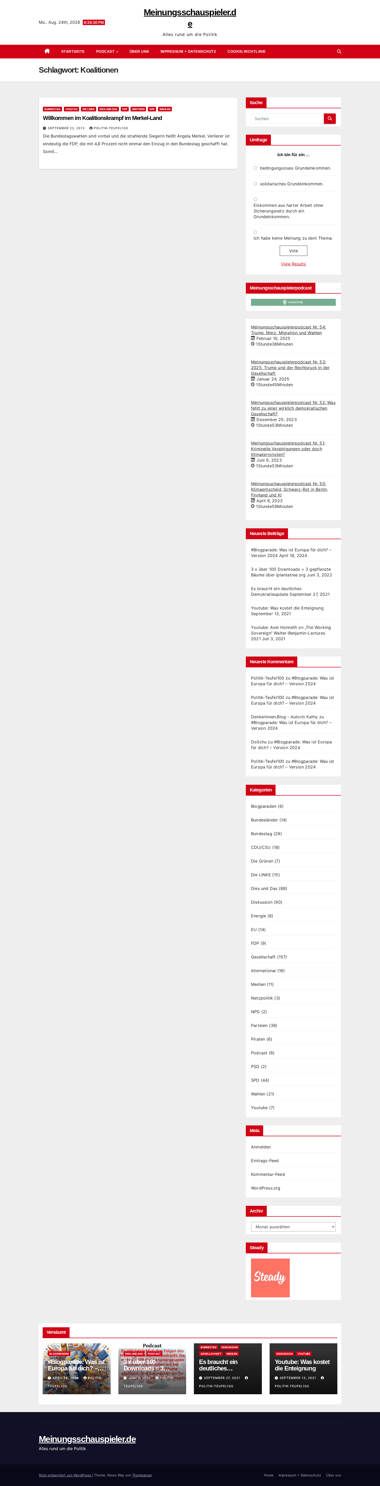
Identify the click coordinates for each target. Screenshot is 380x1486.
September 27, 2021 (222, 1378)
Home (268, 1475)
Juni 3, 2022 (140, 1378)
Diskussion (261, 902)
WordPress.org (265, 1188)
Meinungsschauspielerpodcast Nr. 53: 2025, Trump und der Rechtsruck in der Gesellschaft (290, 367)
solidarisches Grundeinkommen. (292, 183)
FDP (124, 109)
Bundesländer (264, 819)
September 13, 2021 (298, 1378)
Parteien (138, 109)
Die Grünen (262, 861)
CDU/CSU (71, 109)
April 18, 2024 (66, 1378)
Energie (258, 915)
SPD (152, 109)
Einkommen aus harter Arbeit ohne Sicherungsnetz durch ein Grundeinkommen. (288, 211)
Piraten (258, 1039)
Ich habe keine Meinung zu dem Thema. (293, 238)
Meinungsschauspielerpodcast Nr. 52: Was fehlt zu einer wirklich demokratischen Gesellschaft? (293, 408)
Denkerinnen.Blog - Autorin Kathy (284, 716)
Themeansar (142, 1475)
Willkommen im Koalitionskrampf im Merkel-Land (102, 118)
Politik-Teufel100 (111, 128)
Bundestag (52, 109)
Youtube (259, 1107)
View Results (293, 263)
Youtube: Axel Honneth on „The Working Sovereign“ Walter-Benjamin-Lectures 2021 (291, 633)
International (263, 970)
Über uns (139, 51)
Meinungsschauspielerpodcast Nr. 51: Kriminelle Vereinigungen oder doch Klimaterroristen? (288, 448)
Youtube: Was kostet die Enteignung (287, 608)
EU (254, 929)
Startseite (73, 51)
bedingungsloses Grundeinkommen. (295, 168)
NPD (255, 1011)
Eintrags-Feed (265, 1160)
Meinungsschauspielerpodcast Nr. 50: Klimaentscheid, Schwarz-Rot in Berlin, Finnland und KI (289, 489)
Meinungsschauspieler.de (87, 1439)
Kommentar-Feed (268, 1174)
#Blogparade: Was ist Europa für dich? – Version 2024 (76, 1368)
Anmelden (261, 1146)
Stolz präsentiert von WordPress (65, 1475)
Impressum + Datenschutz (188, 51)
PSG (255, 1066)
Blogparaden (263, 806)
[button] (339, 51)
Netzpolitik (262, 998)
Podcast (106, 51)
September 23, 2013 (67, 128)
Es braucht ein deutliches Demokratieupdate (223, 1368)
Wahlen (164, 109)
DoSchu (259, 741)
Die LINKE (88, 109)
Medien (258, 984)
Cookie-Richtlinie (246, 51)
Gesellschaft (263, 956)
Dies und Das (108, 109)
